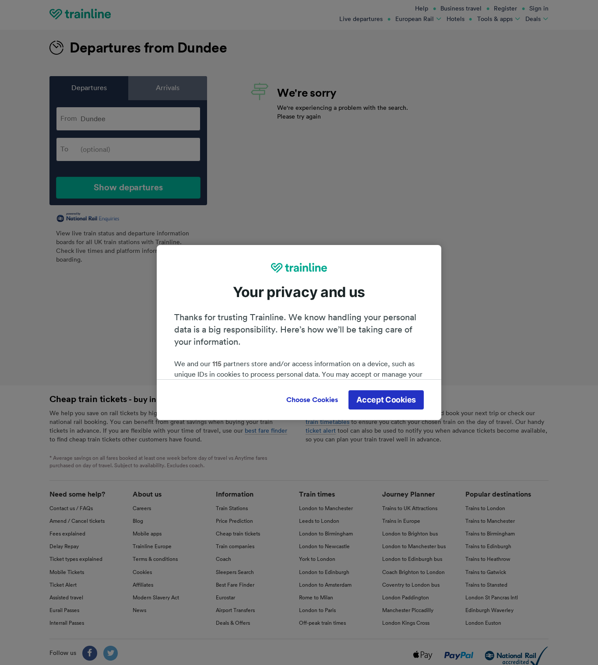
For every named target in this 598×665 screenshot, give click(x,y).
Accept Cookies (386, 399)
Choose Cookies (312, 399)
